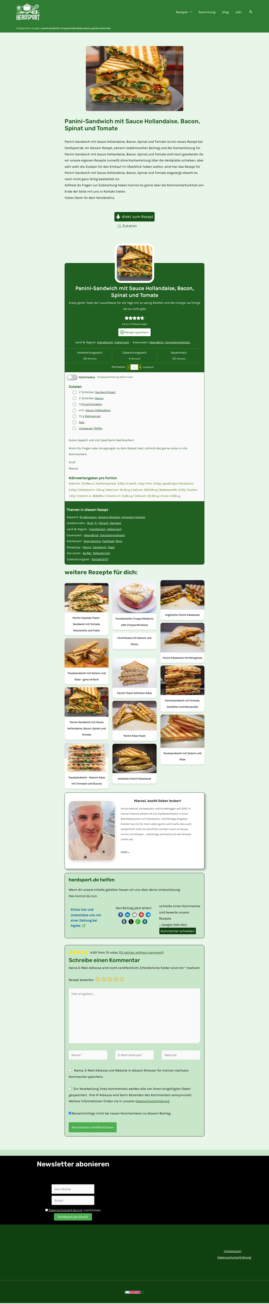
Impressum (232, 1251)
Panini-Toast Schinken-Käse (134, 693)
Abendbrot (156, 342)
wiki (239, 12)
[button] (190, 12)
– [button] (128, 367)
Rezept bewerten (81, 980)
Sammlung (207, 12)
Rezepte (35, 28)
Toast (111, 547)
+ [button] (140, 367)
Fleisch (104, 523)
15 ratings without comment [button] (141, 952)
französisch (105, 342)
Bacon (99, 398)
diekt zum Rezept (137, 216)
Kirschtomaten (92, 404)
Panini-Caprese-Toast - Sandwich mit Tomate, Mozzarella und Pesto (86, 624)
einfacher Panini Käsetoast (134, 778)
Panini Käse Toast (134, 735)
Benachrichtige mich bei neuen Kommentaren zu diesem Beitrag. (121, 1113)
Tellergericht (101, 553)
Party (118, 541)
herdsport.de (23, 28)
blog (225, 12)
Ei (96, 523)
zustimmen (75, 1210)
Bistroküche (92, 541)
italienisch (121, 342)
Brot (90, 523)
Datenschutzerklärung (152, 1101)
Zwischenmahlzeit (177, 342)
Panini (87, 547)
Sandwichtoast (105, 392)
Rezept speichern (136, 332)
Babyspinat (93, 416)
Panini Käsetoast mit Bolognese (182, 657)
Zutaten (129, 225)
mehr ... (125, 851)
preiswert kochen (133, 517)
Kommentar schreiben (178, 931)
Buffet (87, 553)
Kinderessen (88, 517)
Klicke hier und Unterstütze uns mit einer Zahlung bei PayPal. (86, 918)
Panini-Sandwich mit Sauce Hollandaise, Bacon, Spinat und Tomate (86, 728)
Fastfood (108, 541)
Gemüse (115, 523)
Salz (81, 422)
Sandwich (99, 547)
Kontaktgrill (100, 559)
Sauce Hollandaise (97, 410)
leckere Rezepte (109, 517)
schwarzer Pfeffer (91, 428)
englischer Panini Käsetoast (182, 615)
